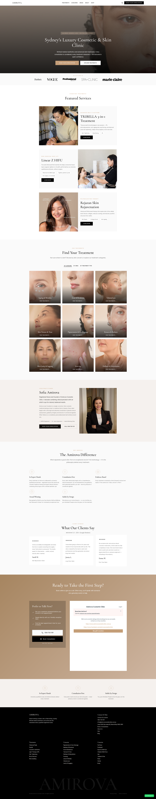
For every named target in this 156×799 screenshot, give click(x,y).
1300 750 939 (101, 720)
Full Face (100, 745)
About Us (100, 729)
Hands (99, 761)
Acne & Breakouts (68, 749)
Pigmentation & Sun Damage (70, 745)
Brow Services (33, 756)
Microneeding (32, 758)
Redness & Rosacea (68, 747)
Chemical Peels (33, 745)
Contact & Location (103, 717)
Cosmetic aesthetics (34, 749)
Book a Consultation (103, 726)
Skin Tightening (33, 754)
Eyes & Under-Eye (102, 749)
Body (99, 763)
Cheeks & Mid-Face (102, 752)
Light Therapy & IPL (34, 752)
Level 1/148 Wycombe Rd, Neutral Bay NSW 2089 (110, 724)
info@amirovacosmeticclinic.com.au (107, 722)
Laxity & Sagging (67, 763)
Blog (99, 733)
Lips (99, 754)
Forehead (100, 747)
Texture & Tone (67, 752)
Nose (99, 758)
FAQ (99, 731)
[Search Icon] (122, 3)
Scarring (65, 756)
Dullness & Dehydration (69, 754)
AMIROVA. (17, 3)
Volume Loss (66, 761)
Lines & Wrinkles (67, 758)
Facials (31, 747)
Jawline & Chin (101, 756)
